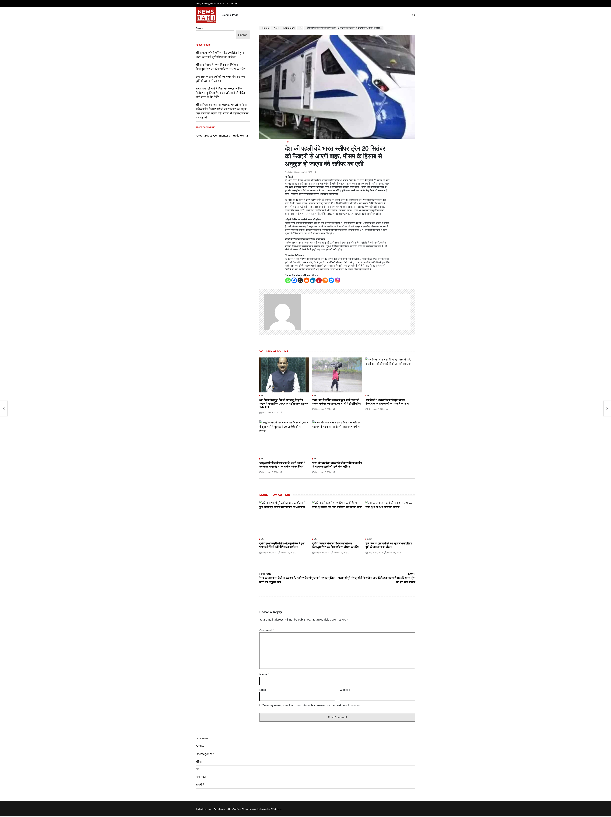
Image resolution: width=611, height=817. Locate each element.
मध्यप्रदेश (201, 777)
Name (264, 674)
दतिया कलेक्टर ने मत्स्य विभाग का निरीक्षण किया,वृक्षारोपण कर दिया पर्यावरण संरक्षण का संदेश (335, 545)
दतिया (262, 539)
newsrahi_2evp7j (288, 552)
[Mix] (325, 280)
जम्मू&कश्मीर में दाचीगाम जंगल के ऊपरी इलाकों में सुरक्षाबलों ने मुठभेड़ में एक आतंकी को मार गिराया (282, 464)
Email (263, 689)
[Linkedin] (313, 280)
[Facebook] (294, 280)
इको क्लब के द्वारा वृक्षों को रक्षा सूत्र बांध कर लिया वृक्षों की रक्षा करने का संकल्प (388, 545)
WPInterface (276, 809)
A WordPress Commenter (212, 135)
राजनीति (200, 784)
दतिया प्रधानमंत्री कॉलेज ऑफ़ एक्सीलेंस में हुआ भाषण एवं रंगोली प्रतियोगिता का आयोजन (281, 545)
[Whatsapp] (288, 280)
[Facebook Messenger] (331, 280)
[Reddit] (306, 280)
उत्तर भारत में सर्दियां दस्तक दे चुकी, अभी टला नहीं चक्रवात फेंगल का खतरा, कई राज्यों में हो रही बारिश (336, 401)
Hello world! (240, 135)
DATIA (369, 539)
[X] (300, 280)
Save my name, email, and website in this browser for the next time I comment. (312, 705)
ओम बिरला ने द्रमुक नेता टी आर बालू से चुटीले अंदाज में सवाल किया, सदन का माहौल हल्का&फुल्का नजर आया (283, 403)
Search (200, 28)
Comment (266, 630)
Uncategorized (205, 754)
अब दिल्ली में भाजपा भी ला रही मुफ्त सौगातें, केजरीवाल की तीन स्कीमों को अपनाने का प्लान (387, 401)
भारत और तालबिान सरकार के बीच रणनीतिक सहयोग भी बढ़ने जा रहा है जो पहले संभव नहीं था (337, 464)
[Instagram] (337, 280)
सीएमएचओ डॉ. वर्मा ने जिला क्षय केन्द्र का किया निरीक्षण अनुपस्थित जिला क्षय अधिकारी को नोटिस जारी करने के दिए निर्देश (221, 93)
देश (287, 142)
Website (345, 689)
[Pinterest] (319, 280)
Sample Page (230, 15)
